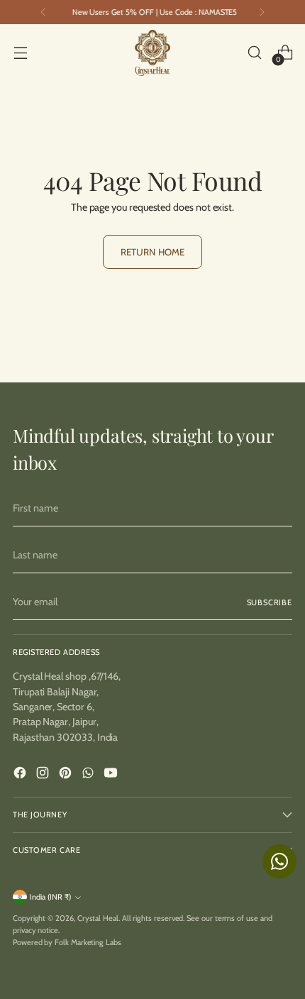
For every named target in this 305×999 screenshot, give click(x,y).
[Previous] (43, 12)
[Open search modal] (254, 52)
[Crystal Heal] (152, 53)
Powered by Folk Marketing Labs (67, 942)
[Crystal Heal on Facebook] (21, 775)
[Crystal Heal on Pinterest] (66, 775)
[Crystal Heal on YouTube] (112, 775)
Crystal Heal (97, 918)
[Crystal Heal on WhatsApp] (89, 775)
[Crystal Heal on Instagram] (43, 775)
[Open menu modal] (20, 52)
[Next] (261, 12)
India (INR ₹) (50, 897)
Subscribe (270, 602)
